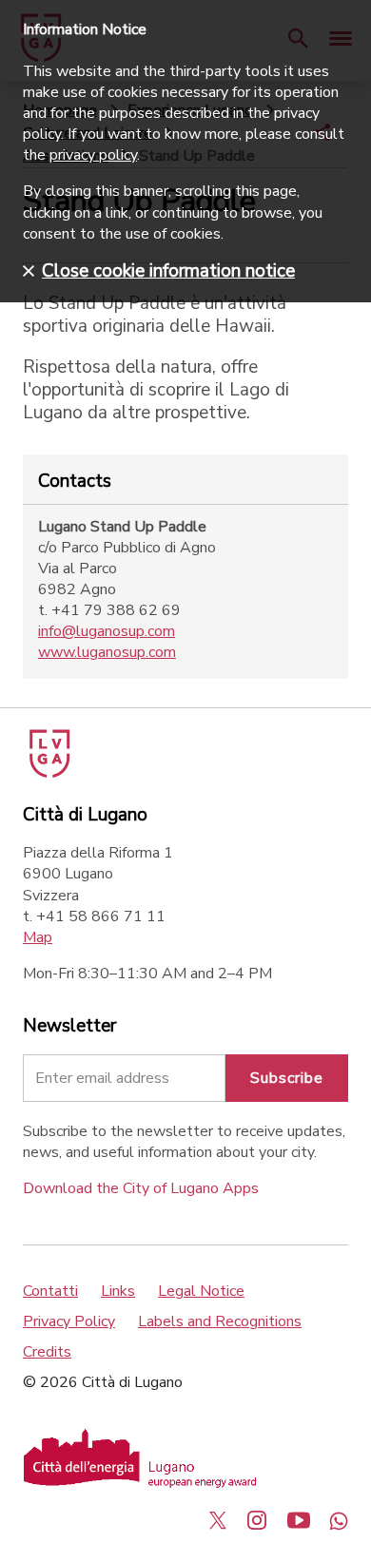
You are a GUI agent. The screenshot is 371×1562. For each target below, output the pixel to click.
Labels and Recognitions (220, 1321)
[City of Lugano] (48, 772)
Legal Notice (201, 1291)
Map (37, 937)
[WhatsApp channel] (338, 1520)
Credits (47, 1351)
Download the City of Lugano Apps (141, 1188)
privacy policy (93, 155)
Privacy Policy (69, 1321)
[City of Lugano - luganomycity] (217, 1520)
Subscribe (286, 1078)
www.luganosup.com (107, 652)
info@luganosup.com (106, 631)
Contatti (50, 1291)
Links (118, 1291)
